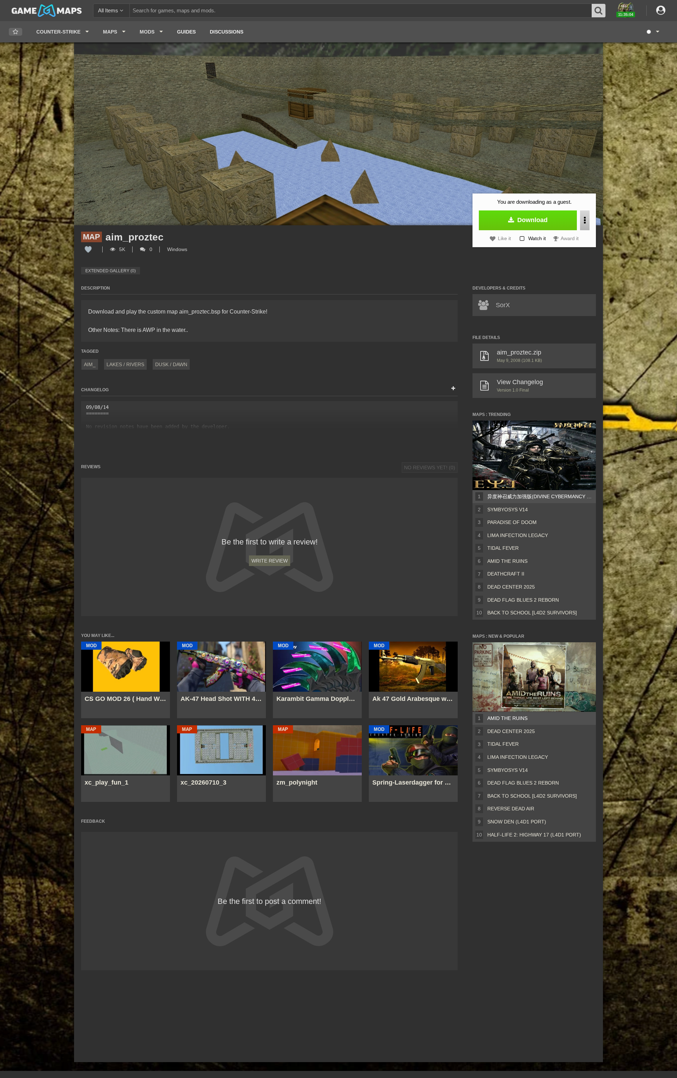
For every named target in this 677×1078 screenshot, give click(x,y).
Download (532, 220)
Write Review (269, 561)
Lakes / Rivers (125, 364)
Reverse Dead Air (510, 808)
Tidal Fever (503, 548)
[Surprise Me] (652, 32)
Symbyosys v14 (507, 509)
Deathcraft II (505, 574)
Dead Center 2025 (511, 587)
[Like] (88, 249)
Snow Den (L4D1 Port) (516, 821)
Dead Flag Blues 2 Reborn (523, 600)
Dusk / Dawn (171, 364)
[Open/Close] (453, 389)
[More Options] (585, 220)
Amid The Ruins (507, 561)
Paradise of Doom (512, 522)
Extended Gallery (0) (110, 270)
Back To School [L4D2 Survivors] (532, 612)
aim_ (90, 364)
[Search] (599, 11)
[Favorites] (15, 32)
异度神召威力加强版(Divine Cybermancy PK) (540, 496)
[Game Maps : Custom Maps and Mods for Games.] (47, 10)
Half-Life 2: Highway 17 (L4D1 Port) (534, 835)
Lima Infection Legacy (517, 535)
